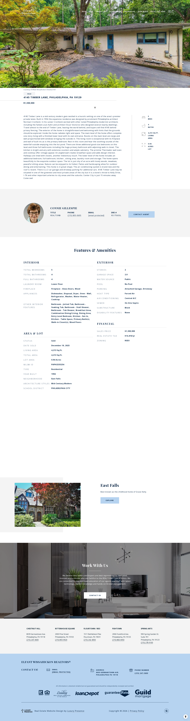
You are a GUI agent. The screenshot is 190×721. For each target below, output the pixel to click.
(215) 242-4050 (90, 640)
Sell (91, 11)
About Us (101, 11)
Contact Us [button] (95, 595)
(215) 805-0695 (74, 215)
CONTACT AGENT (141, 214)
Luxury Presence (75, 711)
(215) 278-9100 (147, 642)
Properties (129, 11)
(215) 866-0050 (118, 640)
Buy (84, 11)
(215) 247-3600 (32, 640)
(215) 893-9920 (61, 640)
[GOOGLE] (166, 711)
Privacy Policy (137, 711)
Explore (110, 500)
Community (115, 11)
